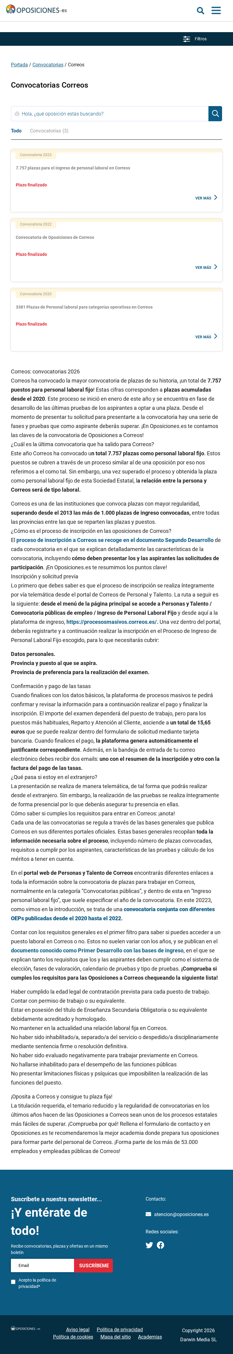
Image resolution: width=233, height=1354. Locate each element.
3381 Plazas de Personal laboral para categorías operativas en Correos (84, 307)
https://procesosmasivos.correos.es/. (112, 622)
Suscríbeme (93, 1266)
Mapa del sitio (115, 1337)
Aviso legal (77, 1329)
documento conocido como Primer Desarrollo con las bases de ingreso (97, 950)
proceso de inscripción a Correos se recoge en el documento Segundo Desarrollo (115, 540)
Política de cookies (73, 1337)
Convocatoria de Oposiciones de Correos (55, 237)
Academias (150, 1337)
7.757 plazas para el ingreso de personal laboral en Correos (73, 167)
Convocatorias (47, 65)
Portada (19, 65)
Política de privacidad (120, 1329)
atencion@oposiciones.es (181, 1214)
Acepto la (37, 1283)
